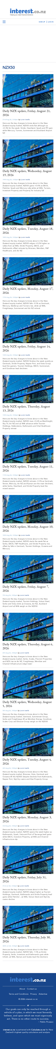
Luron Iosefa (25, 120)
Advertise (43, 994)
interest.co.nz (9, 1029)
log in (50, 22)
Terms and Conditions (19, 994)
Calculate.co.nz (38, 1029)
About (22, 989)
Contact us (32, 989)
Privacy (33, 994)
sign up (42, 22)
